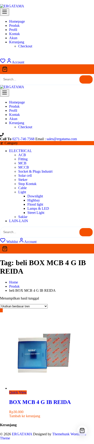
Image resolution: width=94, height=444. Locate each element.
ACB (22, 155)
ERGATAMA (22, 434)
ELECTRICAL (20, 151)
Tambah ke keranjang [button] (24, 416)
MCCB (23, 167)
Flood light (35, 204)
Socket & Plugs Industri (35, 171)
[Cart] (47, 69)
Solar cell (25, 175)
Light (22, 192)
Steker (22, 180)
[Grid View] (1, 310)
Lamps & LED (38, 208)
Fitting (23, 159)
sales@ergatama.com (62, 139)
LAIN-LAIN (18, 221)
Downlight (35, 196)
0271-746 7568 (23, 139)
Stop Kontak (27, 184)
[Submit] (86, 79)
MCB (22, 163)
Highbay (33, 200)
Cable (22, 188)
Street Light (35, 213)
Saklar (22, 217)
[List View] (4, 310)
